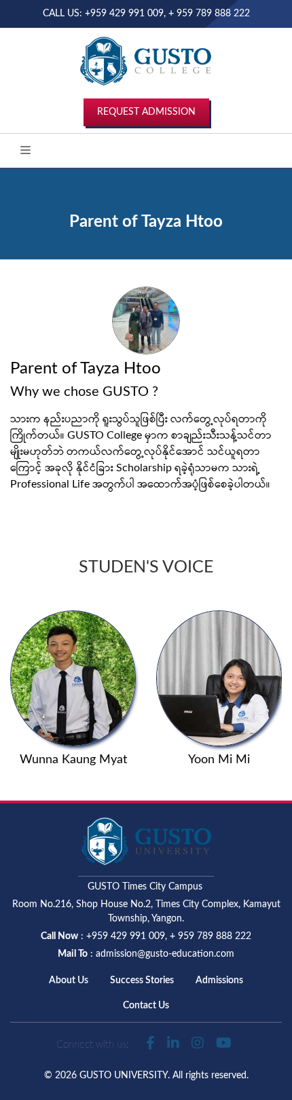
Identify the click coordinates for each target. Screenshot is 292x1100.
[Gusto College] (146, 60)
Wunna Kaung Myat (73, 760)
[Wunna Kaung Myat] (73, 677)
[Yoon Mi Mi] (219, 677)
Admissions (219, 980)
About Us (68, 980)
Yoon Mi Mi (219, 760)
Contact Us (146, 1005)
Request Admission (146, 112)
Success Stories (142, 980)
